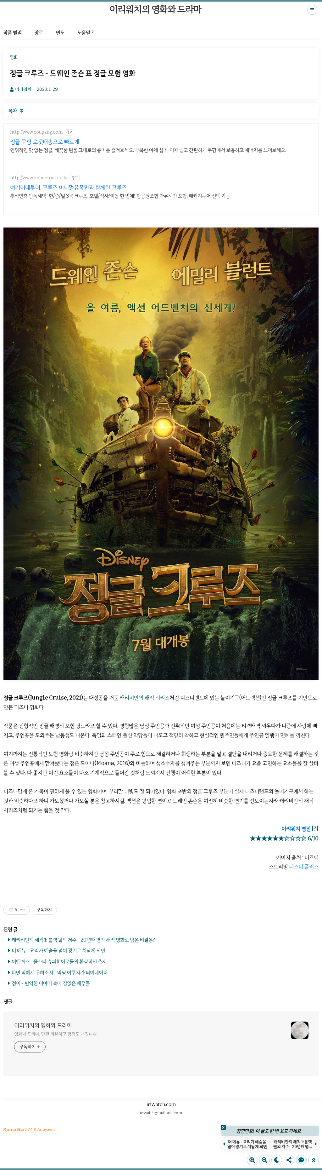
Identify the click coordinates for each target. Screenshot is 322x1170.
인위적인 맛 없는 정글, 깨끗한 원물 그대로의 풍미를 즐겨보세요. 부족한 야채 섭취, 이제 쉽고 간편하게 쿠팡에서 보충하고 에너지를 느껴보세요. (148, 150)
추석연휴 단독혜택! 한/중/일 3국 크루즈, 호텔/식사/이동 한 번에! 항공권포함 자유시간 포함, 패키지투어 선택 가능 (120, 196)
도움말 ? (85, 33)
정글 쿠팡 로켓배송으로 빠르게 (44, 141)
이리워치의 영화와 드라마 (155, 9)
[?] (315, 829)
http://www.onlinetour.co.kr (39, 178)
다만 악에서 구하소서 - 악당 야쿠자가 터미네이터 (60, 973)
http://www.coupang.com (36, 132)
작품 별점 (12, 33)
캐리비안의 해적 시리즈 (144, 698)
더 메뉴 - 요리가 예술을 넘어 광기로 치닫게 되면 (58, 951)
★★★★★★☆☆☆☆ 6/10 (284, 838)
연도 (60, 33)
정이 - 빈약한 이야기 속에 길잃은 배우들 (51, 983)
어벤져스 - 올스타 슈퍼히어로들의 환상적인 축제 (59, 962)
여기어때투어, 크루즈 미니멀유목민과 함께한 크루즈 (68, 187)
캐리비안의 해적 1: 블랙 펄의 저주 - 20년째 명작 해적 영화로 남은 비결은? (83, 940)
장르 (38, 33)
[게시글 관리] (23, 909)
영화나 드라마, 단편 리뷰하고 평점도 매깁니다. (55, 1034)
